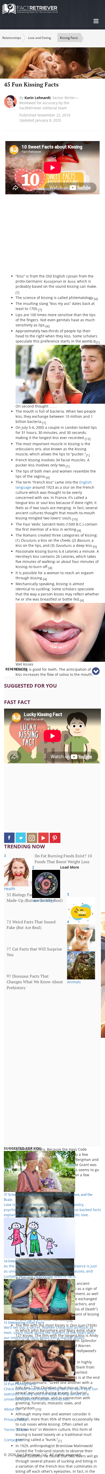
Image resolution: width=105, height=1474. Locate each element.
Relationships (11, 38)
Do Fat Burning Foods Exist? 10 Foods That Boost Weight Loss (63, 858)
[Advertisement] (58, 236)
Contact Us (13, 1439)
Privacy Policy (15, 1419)
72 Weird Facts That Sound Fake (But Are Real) (31, 925)
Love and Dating (39, 38)
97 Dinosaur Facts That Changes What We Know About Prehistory (35, 982)
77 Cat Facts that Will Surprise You (34, 952)
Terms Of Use (15, 1429)
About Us (12, 1409)
